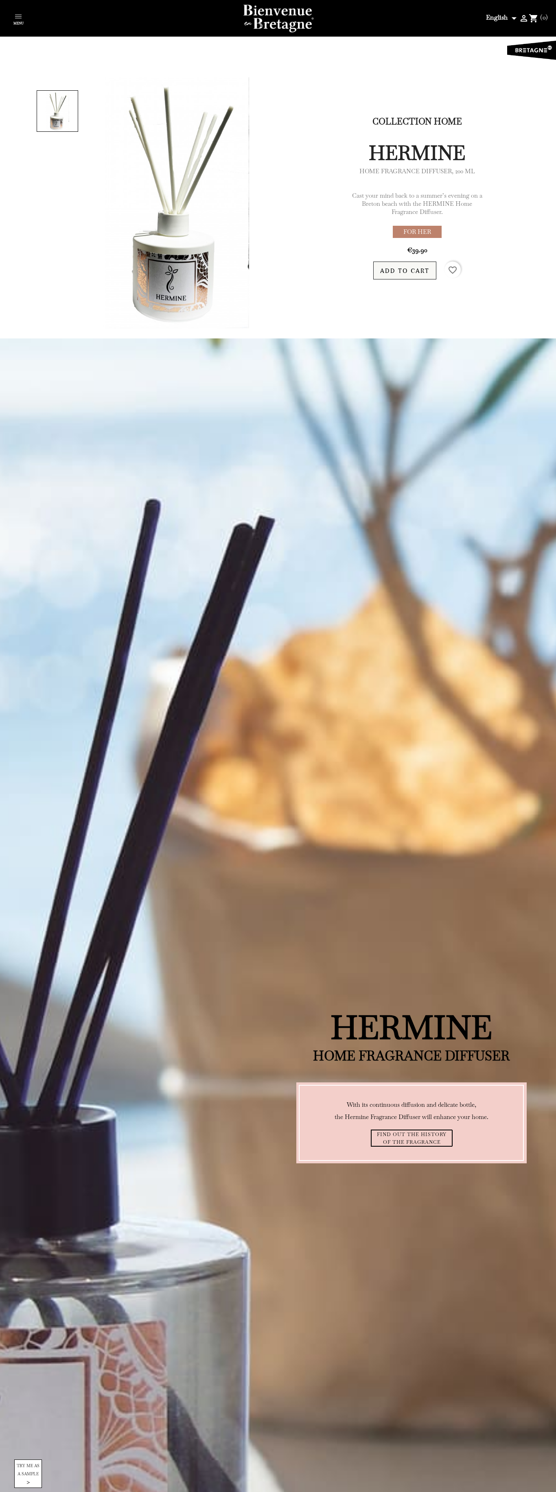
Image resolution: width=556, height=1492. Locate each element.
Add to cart (404, 271)
